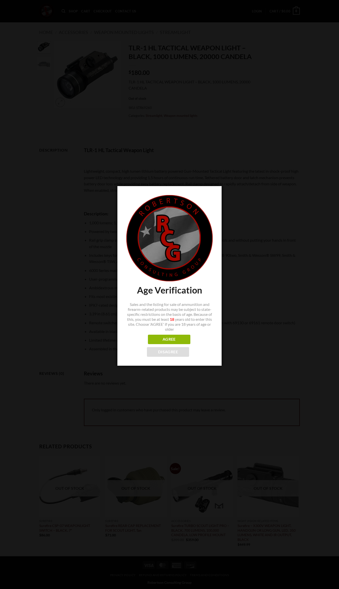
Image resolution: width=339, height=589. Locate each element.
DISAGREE (168, 352)
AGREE (169, 339)
